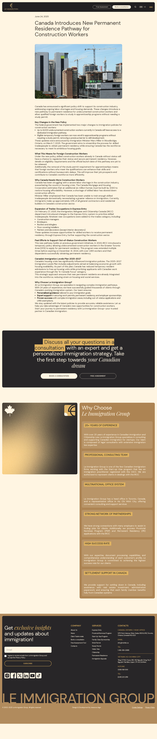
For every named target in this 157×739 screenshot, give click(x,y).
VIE (145, 7)
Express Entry (97, 630)
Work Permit (96, 643)
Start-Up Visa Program (100, 636)
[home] (11, 7)
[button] (151, 7)
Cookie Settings (137, 707)
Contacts (74, 646)
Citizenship (95, 652)
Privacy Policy (150, 707)
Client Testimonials (77, 636)
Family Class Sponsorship (101, 640)
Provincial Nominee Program (102, 633)
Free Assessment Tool (78, 643)
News (73, 633)
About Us (74, 630)
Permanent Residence (99, 655)
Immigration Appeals (99, 659)
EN (141, 7)
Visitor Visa (95, 649)
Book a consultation (77, 640)
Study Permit (96, 646)
